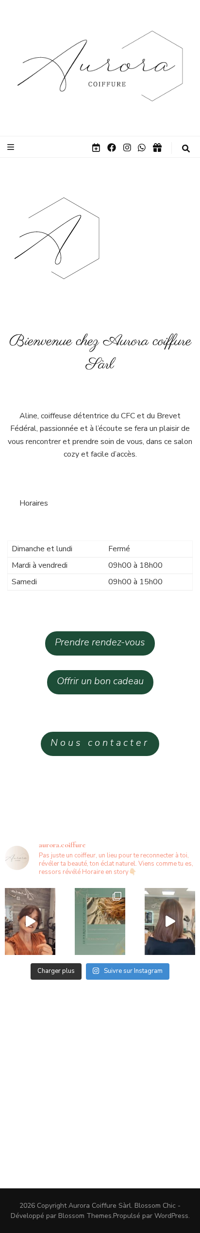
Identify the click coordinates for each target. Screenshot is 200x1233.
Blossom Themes (85, 1215)
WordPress (171, 1215)
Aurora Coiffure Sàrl (99, 1205)
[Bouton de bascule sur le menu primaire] (12, 147)
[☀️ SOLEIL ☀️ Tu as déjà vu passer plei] (100, 921)
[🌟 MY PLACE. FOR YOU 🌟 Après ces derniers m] (30, 921)
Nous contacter (100, 742)
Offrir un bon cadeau (100, 681)
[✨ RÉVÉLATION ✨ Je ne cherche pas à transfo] (170, 921)
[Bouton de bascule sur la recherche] (186, 149)
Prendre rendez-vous (100, 642)
